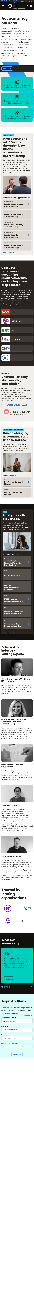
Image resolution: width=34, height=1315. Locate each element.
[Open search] (31, 6)
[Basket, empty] (30, 1)
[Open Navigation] (3, 6)
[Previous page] (28, 986)
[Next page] (31, 986)
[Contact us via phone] (26, 6)
